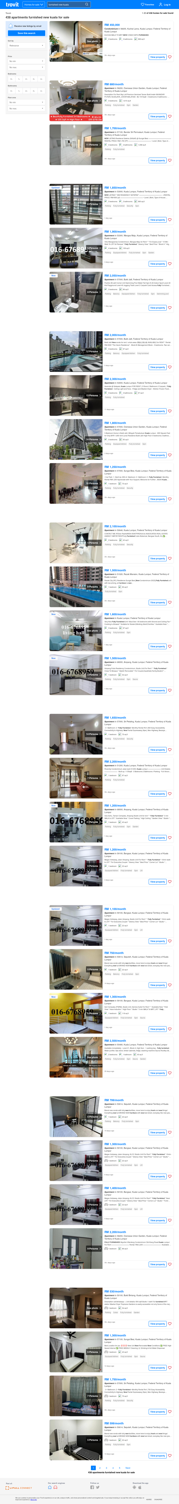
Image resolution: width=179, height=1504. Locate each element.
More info (33, 1499)
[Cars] (55, 1488)
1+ (19, 79)
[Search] (86, 4)
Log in (167, 4)
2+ (26, 79)
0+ (11, 79)
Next (128, 1467)
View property (157, 57)
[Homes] (50, 1488)
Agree (149, 1499)
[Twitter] (98, 1488)
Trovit (8, 13)
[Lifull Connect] (19, 1488)
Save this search (26, 33)
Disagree (158, 1499)
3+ (34, 79)
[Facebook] (92, 1488)
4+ (41, 79)
